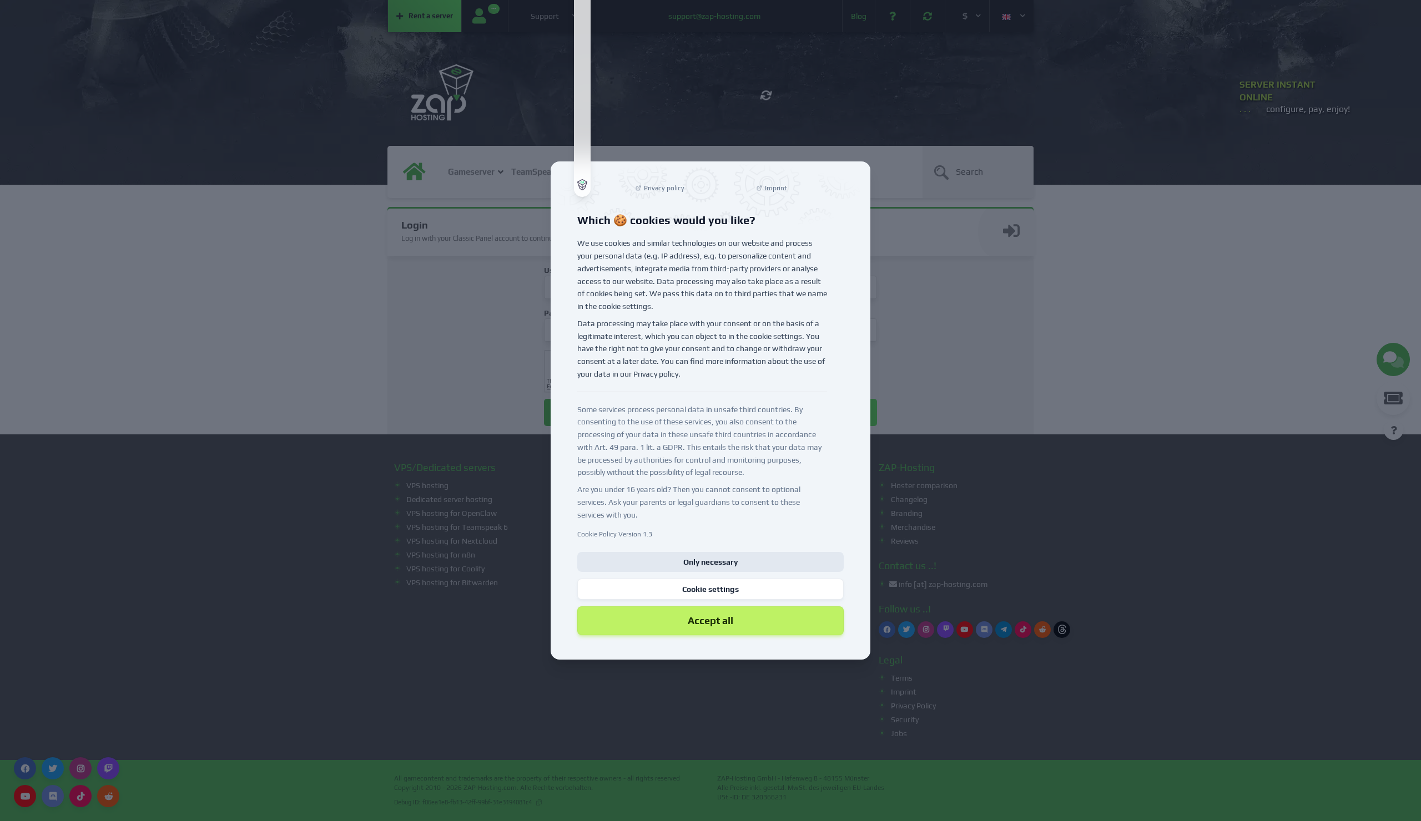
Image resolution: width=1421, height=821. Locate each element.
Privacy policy (655, 373)
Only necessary (710, 562)
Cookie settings (710, 589)
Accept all (710, 620)
